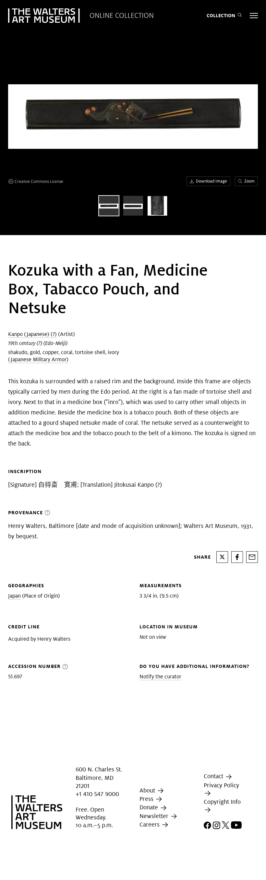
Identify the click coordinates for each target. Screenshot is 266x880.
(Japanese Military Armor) (38, 359)
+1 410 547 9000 (97, 794)
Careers (150, 824)
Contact (214, 776)
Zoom (249, 181)
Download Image (211, 181)
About (148, 790)
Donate (149, 807)
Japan (14, 595)
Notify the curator (160, 676)
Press (147, 799)
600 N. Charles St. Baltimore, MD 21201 (99, 778)
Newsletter (154, 816)
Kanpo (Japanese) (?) (32, 334)
